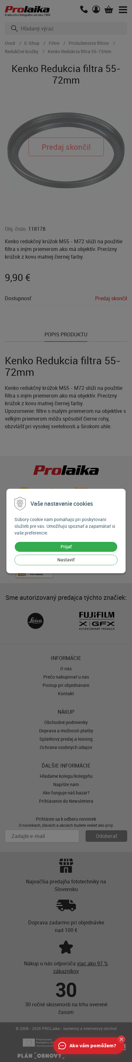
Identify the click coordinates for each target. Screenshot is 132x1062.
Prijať (66, 546)
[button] (121, 1039)
